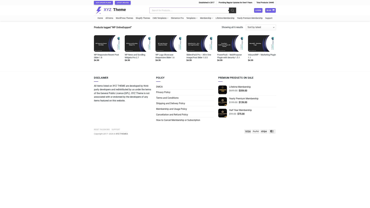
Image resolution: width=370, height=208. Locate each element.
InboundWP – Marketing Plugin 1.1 (262, 56)
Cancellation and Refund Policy (172, 114)
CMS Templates (159, 18)
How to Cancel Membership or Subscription (178, 120)
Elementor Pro (177, 18)
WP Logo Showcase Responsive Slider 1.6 (165, 56)
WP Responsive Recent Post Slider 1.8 (106, 56)
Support (268, 18)
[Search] (232, 10)
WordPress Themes (124, 18)
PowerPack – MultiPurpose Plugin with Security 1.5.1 (229, 56)
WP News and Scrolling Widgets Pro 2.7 (135, 56)
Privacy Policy (163, 92)
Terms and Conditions (167, 97)
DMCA (159, 86)
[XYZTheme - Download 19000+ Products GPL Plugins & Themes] (113, 10)
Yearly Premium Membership (250, 18)
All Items (109, 18)
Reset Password (102, 130)
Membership (205, 18)
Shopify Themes (143, 18)
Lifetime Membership (225, 18)
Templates (191, 18)
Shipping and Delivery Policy (170, 103)
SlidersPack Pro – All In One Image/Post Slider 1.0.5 (198, 56)
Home (100, 18)
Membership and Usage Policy (171, 109)
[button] (270, 10)
